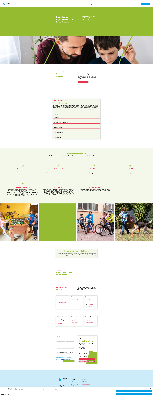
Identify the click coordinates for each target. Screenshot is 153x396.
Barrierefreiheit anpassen (86, 384)
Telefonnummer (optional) (61, 342)
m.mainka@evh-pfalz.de (90, 308)
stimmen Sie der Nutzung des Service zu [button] (61, 359)
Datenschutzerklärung (70, 353)
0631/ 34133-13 (63, 300)
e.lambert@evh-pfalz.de (62, 302)
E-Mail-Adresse (68, 342)
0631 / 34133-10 (60, 323)
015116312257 (91, 306)
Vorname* (58, 339)
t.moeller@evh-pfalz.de (76, 300)
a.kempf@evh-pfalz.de (75, 322)
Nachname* (68, 339)
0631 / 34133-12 (74, 320)
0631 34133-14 (91, 304)
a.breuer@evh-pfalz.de (61, 325)
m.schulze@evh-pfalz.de (90, 322)
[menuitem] (57, 4)
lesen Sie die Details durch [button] (66, 358)
